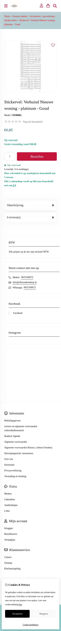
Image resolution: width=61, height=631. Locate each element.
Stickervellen (10, 20)
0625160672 (27, 277)
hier (20, 604)
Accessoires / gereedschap (42, 16)
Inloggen (8, 528)
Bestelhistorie (10, 534)
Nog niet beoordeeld (32, 122)
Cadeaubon (9, 499)
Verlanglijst (9, 539)
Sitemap (8, 563)
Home (7, 16)
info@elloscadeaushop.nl (25, 282)
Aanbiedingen (10, 505)
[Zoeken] (55, 6)
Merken (8, 493)
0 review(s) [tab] (14, 217)
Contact (8, 557)
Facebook (17, 313)
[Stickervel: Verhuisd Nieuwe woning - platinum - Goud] (30, 91)
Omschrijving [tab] (15, 205)
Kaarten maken (20, 16)
